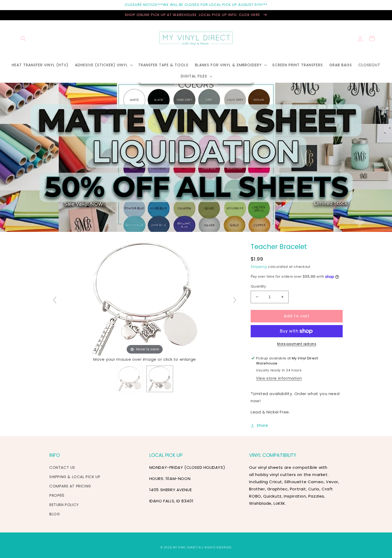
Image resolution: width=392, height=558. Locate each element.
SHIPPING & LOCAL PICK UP (74, 476)
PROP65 (57, 495)
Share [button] (262, 425)
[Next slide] (234, 300)
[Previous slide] (54, 300)
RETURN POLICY (64, 504)
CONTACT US (62, 467)
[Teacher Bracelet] (129, 379)
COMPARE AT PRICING (70, 486)
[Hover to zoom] (144, 299)
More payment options (296, 344)
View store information (279, 378)
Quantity (258, 286)
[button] (23, 38)
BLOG (54, 514)
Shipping (259, 266)
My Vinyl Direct (185, 547)
